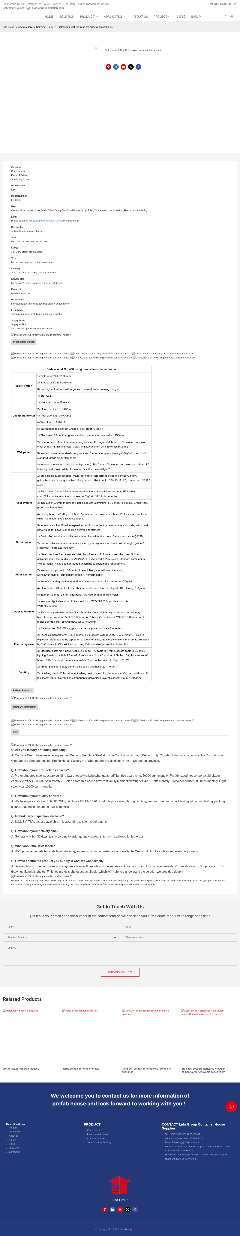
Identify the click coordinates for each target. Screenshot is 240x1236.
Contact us (14, 1152)
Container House (45, 27)
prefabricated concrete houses (21, 1068)
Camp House (94, 1130)
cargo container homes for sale (80, 1068)
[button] (200, 16)
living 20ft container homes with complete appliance (146, 1070)
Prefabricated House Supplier (190, 1146)
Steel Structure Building (99, 1142)
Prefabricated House (97, 1134)
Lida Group (8, 27)
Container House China (218, 1146)
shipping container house (49, 220)
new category (25, 27)
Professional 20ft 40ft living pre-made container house (85, 27)
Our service (15, 1131)
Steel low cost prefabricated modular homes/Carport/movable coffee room (203, 1070)
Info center (14, 1148)
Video (12, 1144)
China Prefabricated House (179, 1150)
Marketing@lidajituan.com (48, 7)
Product (13, 1127)
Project (12, 1140)
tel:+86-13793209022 (223, 3)
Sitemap (139, 1229)
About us (13, 1136)
